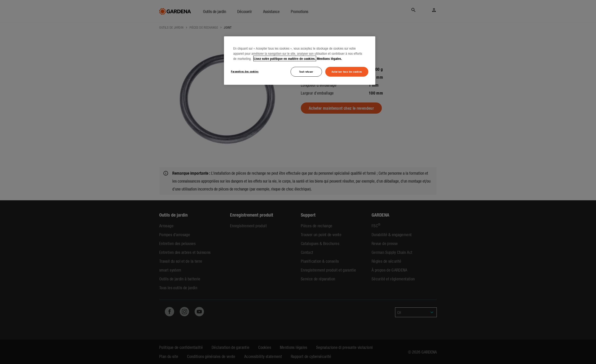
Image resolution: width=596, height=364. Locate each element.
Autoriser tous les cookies (347, 71)
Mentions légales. (329, 58)
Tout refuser (306, 71)
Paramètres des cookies (245, 71)
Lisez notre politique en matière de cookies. (285, 58)
